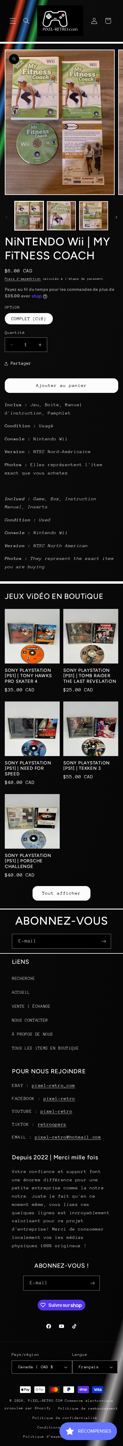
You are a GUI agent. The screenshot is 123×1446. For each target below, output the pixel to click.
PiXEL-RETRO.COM (45, 1401)
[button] (12, 21)
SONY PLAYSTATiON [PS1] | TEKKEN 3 (86, 765)
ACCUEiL (21, 992)
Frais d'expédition (23, 279)
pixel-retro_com (53, 1085)
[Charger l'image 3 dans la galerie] (93, 215)
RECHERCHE (23, 978)
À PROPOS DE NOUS (32, 1034)
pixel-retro (59, 1098)
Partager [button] (21, 363)
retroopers (52, 1124)
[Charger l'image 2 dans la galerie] (61, 215)
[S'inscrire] (104, 941)
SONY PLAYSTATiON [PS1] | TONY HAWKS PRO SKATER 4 (28, 676)
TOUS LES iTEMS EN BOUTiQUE (45, 1048)
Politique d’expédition (48, 1437)
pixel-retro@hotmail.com (68, 1136)
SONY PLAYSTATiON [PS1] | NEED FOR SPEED (28, 768)
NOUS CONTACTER (30, 1020)
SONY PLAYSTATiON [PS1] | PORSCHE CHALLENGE (28, 861)
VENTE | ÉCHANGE (31, 1006)
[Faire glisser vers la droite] (116, 217)
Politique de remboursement (88, 1408)
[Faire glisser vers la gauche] (6, 217)
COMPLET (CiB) (29, 318)
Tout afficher (61, 893)
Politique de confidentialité (65, 1418)
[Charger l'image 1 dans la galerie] (29, 215)
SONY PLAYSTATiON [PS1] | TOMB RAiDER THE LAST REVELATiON (89, 676)
